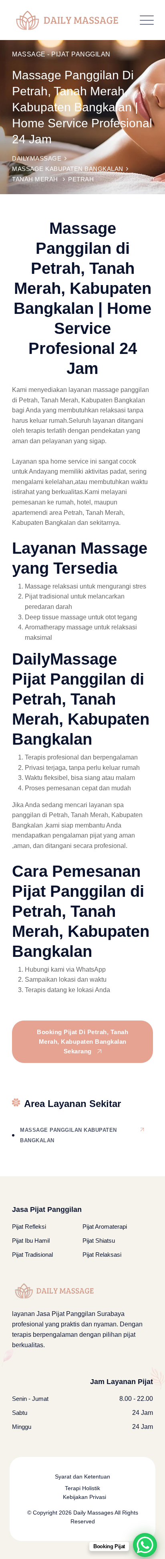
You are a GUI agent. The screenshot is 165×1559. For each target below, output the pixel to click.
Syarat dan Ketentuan (82, 1476)
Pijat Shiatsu (98, 1240)
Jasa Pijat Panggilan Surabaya (80, 1313)
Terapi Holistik (82, 1488)
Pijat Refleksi (29, 1226)
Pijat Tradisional (32, 1254)
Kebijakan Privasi (84, 1497)
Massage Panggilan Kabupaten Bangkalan (68, 1135)
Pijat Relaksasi (101, 1254)
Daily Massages (92, 1512)
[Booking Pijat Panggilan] (145, 1545)
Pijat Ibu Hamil (31, 1240)
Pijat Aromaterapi (104, 1226)
